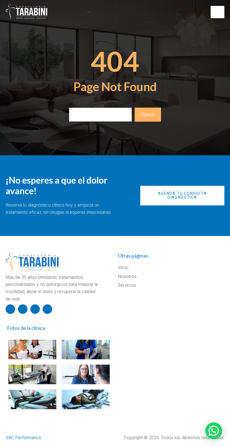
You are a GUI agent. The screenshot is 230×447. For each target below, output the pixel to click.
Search (148, 114)
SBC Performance (23, 437)
